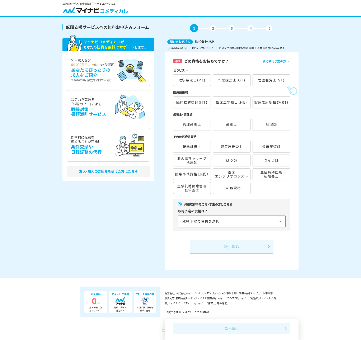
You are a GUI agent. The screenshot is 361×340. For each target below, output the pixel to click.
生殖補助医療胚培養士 (271, 174)
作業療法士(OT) (231, 79)
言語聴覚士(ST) (271, 79)
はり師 (231, 160)
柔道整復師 (271, 146)
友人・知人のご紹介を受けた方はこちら (108, 171)
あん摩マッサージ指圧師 (192, 160)
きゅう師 (271, 160)
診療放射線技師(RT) (271, 102)
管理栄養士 (192, 124)
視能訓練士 (192, 146)
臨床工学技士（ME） (231, 102)
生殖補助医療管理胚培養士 (192, 187)
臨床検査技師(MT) (191, 102)
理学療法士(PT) (192, 79)
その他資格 (231, 187)
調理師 (271, 124)
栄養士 (231, 124)
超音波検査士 (232, 146)
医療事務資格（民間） (192, 173)
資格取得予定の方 (274, 61)
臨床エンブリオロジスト (231, 174)
